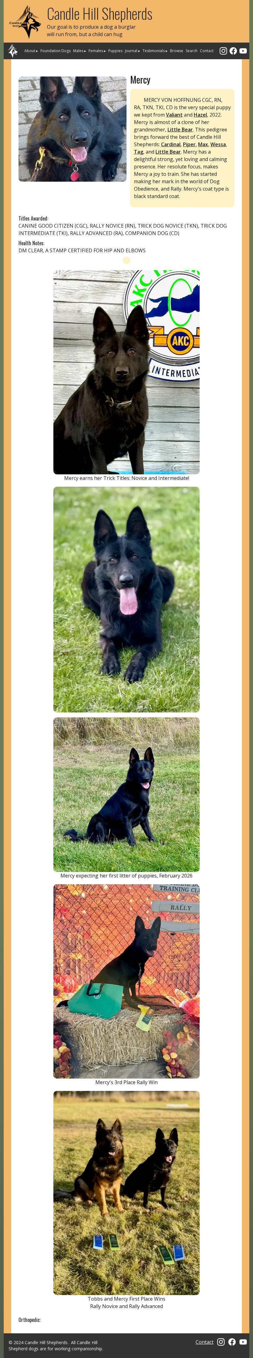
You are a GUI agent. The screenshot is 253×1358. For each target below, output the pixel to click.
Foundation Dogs (55, 50)
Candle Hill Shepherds (99, 13)
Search (191, 50)
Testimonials (155, 50)
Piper (189, 144)
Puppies (115, 50)
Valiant (174, 114)
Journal (132, 50)
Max (203, 144)
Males (79, 50)
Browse (176, 50)
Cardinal (170, 144)
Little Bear (180, 129)
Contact (207, 50)
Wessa (218, 144)
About (31, 50)
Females (97, 50)
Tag (138, 151)
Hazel (200, 114)
